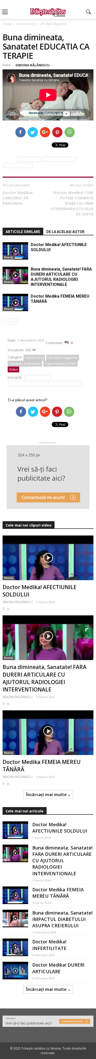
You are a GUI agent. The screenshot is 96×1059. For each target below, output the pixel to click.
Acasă (7, 24)
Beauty (8, 257)
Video (13, 369)
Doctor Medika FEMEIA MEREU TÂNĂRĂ (58, 892)
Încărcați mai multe (46, 794)
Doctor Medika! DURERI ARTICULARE (58, 968)
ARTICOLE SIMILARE (23, 232)
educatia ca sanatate (59, 159)
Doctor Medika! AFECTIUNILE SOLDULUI (59, 827)
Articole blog (34, 357)
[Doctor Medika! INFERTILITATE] (15, 947)
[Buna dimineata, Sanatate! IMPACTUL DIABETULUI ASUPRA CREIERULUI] (15, 918)
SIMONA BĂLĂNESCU (32, 65)
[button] (89, 12)
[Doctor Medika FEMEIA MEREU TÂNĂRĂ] (15, 302)
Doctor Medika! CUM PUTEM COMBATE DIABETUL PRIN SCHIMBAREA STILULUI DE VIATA (72, 203)
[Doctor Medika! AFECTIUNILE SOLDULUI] (15, 251)
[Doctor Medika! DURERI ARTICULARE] (15, 970)
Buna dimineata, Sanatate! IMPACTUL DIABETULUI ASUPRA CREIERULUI (62, 919)
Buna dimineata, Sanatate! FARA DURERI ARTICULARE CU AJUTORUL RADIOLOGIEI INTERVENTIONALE (61, 277)
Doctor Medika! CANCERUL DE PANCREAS (18, 198)
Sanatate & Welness (25, 363)
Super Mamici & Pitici (60, 363)
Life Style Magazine (63, 357)
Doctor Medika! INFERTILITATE (49, 945)
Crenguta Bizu (29, 159)
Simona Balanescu (18, 165)
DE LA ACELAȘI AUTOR (65, 232)
